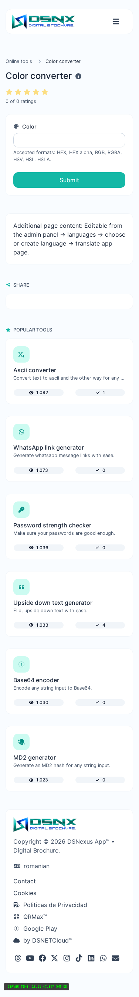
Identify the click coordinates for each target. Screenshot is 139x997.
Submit (69, 180)
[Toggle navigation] (116, 21)
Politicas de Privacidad (54, 904)
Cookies (24, 893)
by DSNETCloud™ (46, 940)
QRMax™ (34, 916)
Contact (24, 881)
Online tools (19, 61)
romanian (36, 866)
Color (29, 126)
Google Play (39, 928)
